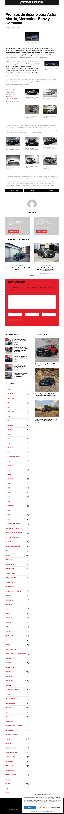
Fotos (7, 631)
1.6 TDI (37, 219)
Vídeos (7, 784)
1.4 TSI (7, 438)
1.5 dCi (7, 443)
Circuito (8, 555)
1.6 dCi (7, 461)
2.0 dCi (7, 501)
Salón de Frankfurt (12, 734)
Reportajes (9, 730)
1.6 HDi (7, 470)
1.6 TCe (7, 483)
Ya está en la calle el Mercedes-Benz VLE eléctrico (18, 268)
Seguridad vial (10, 748)
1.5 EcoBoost (9, 447)
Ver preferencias (55, 807)
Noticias (15, 265)
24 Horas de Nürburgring (14, 533)
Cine (6, 551)
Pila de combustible (12, 698)
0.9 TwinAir (9, 394)
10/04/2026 (49, 273)
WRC (6, 788)
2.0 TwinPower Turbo (12, 524)
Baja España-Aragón (12, 546)
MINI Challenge (10, 658)
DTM (6, 609)
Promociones (10, 703)
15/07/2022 (37, 397)
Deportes (8, 604)
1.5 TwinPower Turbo (12, 456)
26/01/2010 (7, 27)
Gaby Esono (15, 271)
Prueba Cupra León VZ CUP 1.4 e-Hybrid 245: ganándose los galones (45, 394)
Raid (6, 712)
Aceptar (29, 807)
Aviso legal (52, 811)
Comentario (11, 293)
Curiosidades (10, 586)
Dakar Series (9, 600)
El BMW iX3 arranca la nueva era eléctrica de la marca (21, 358)
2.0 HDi (7, 510)
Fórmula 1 (9, 627)
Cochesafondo (15, 27)
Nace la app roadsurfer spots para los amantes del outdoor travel (46, 419)
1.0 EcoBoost (9, 398)
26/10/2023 (16, 369)
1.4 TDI (7, 434)
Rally (7, 716)
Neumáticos (9, 667)
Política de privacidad (44, 811)
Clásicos (8, 559)
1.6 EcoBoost (9, 465)
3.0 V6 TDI (8, 542)
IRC (6, 640)
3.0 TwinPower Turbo (12, 537)
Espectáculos (10, 618)
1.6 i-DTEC (8, 474)
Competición (9, 564)
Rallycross (9, 721)
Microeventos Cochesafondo (15, 654)
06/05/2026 (21, 271)
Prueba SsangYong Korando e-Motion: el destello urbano (20, 366)
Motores (8, 663)
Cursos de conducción (13, 591)
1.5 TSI (7, 452)
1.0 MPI (7, 403)
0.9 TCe (7, 389)
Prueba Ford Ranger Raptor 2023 (45, 364)
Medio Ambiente (10, 649)
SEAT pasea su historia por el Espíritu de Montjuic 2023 (20, 374)
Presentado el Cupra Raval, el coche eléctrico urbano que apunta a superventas (46, 269)
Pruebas (42, 219)
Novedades (8, 9)
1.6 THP (7, 492)
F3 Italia (8, 622)
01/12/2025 (16, 361)
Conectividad (10, 582)
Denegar (42, 807)
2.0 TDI (7, 515)
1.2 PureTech (9, 412)
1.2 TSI (7, 420)
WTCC (7, 793)
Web (43, 312)
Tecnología (9, 761)
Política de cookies (35, 811)
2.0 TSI (7, 519)
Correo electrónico (30, 312)
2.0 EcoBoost (9, 506)
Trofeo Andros (10, 775)
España (7, 613)
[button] (61, 794)
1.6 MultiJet (9, 479)
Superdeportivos (11, 752)
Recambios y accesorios (13, 725)
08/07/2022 (37, 422)
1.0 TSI (7, 407)
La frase (8, 645)
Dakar (7, 595)
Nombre (10, 312)
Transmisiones (10, 770)
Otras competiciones (12, 689)
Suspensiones (10, 757)
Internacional (10, 636)
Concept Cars (10, 573)
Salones (8, 739)
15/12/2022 (37, 365)
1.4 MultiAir (9, 429)
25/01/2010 (10, 227)
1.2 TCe (7, 416)
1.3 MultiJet (9, 425)
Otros (7, 694)
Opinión (8, 685)
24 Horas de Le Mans (12, 528)
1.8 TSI (7, 497)
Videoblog (8, 779)
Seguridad (8, 743)
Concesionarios (10, 577)
